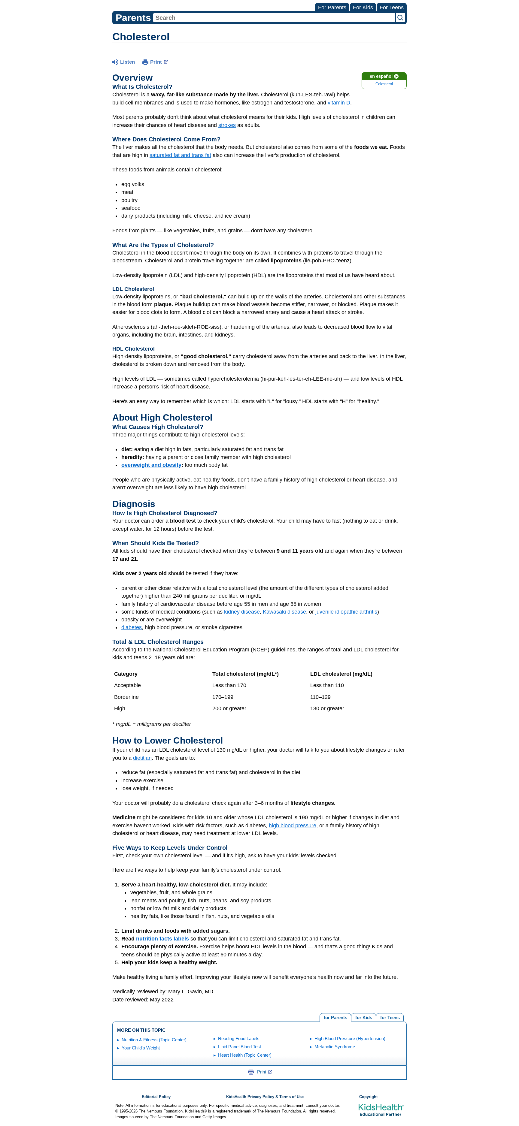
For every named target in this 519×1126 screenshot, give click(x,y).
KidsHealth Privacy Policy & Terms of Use (265, 1097)
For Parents (332, 8)
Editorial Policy (156, 1097)
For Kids (363, 8)
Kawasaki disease (284, 612)
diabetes (131, 627)
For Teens (392, 8)
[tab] (390, 1017)
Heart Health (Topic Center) (245, 1055)
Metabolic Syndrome (334, 1046)
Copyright (368, 1097)
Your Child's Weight (141, 1047)
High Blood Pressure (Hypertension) (349, 1038)
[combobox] (274, 17)
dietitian (142, 758)
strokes (227, 125)
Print (156, 62)
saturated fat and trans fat (180, 155)
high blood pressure (292, 826)
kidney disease (242, 612)
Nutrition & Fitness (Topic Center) (154, 1039)
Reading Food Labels (239, 1038)
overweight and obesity (151, 465)
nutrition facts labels (162, 939)
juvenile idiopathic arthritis (346, 612)
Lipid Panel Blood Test (239, 1046)
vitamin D (339, 103)
